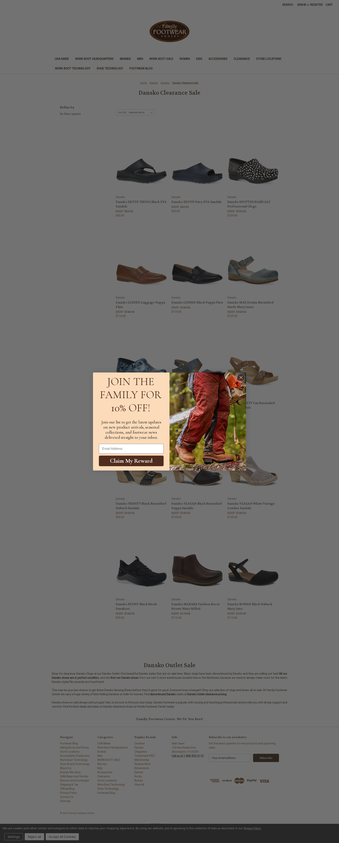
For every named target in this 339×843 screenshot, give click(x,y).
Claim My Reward (131, 460)
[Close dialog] (241, 377)
